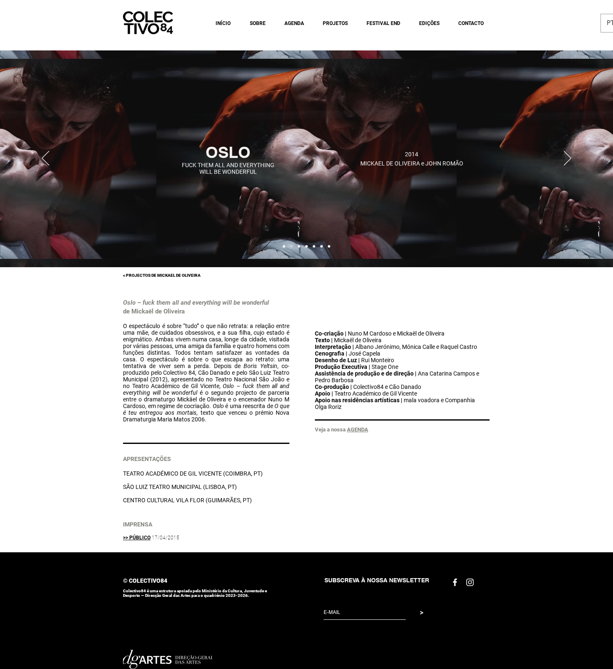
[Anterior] (45, 159)
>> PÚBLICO (137, 538)
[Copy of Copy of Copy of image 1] (306, 246)
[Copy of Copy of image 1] (299, 246)
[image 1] (284, 246)
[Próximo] (567, 159)
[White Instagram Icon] (470, 582)
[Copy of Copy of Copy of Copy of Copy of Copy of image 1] (329, 246)
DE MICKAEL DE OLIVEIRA (176, 275)
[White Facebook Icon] (455, 582)
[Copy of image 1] (291, 246)
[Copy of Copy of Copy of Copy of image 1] (314, 246)
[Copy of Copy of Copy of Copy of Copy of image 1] (321, 246)
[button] (254, 23)
